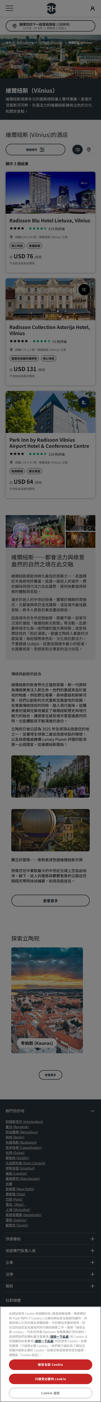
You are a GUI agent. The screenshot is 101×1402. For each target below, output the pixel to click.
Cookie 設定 (50, 1393)
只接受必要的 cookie (50, 1379)
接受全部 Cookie (50, 1364)
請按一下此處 (59, 1336)
